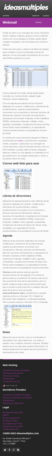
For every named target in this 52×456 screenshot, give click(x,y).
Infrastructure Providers (13, 426)
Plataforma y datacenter (13, 403)
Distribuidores (9, 379)
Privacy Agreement (11, 418)
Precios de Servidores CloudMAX (17, 397)
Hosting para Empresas (13, 373)
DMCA (6, 415)
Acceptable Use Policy (12, 423)
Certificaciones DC (11, 429)
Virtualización (8, 400)
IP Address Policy (10, 421)
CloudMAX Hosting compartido (16, 370)
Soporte (6, 16)
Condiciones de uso (11, 381)
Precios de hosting (11, 376)
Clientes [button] (46, 16)
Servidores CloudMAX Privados (16, 395)
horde (20, 140)
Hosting (38, 22)
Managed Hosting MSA (13, 412)
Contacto (35, 16)
